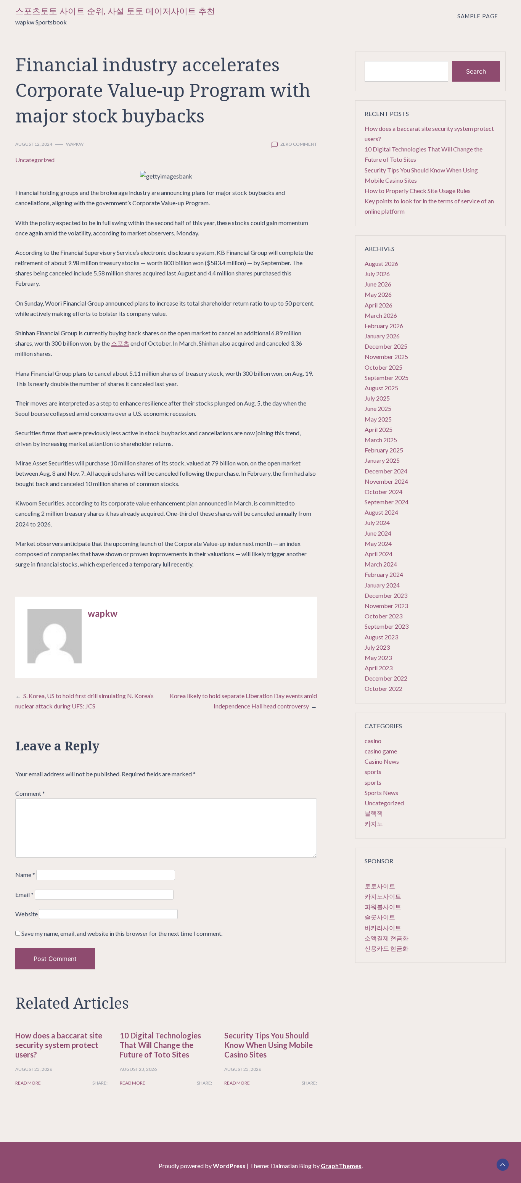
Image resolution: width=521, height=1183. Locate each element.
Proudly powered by (202, 1165)
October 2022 (383, 688)
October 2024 (383, 491)
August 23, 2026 (33, 1069)
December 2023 (386, 595)
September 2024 (386, 501)
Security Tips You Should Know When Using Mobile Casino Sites (268, 1045)
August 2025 (381, 387)
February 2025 (384, 450)
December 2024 (386, 471)
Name (25, 874)
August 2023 (381, 637)
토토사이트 (380, 886)
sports (373, 771)
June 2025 (378, 408)
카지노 (374, 823)
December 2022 (386, 678)
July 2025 (377, 398)
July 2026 (377, 273)
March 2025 (381, 439)
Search (476, 71)
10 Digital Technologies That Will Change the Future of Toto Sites (160, 1045)
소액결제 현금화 (386, 938)
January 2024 (382, 585)
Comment (30, 793)
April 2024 (378, 553)
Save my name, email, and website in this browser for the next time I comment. (121, 933)
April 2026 (378, 305)
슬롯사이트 (380, 917)
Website (26, 913)
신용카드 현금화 (386, 948)
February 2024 (384, 574)
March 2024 (381, 564)
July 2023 (377, 647)
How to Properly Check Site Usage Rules (418, 190)
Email (24, 894)
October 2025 (383, 367)
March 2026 (381, 315)
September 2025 (386, 377)
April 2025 (378, 429)
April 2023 (378, 667)
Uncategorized (35, 159)
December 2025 (386, 346)
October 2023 (383, 616)
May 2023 (378, 657)
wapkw (75, 144)
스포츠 (120, 343)
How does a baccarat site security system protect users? (58, 1045)
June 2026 (378, 284)
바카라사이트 (383, 927)
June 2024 (378, 533)
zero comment (298, 144)
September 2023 (386, 626)
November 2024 (386, 481)
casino (373, 740)
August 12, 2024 (33, 144)
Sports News (381, 792)
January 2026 (382, 336)
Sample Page (477, 16)
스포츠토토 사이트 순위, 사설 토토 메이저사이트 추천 (115, 11)
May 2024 (378, 543)
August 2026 (381, 263)
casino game (381, 751)
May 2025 (378, 419)
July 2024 (377, 522)
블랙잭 (374, 813)
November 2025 (386, 356)
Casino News (382, 761)
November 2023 (386, 605)
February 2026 (384, 325)
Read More (28, 1083)
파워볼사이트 (383, 906)
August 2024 (381, 512)
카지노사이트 (383, 896)
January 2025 (382, 460)
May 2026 (378, 294)
